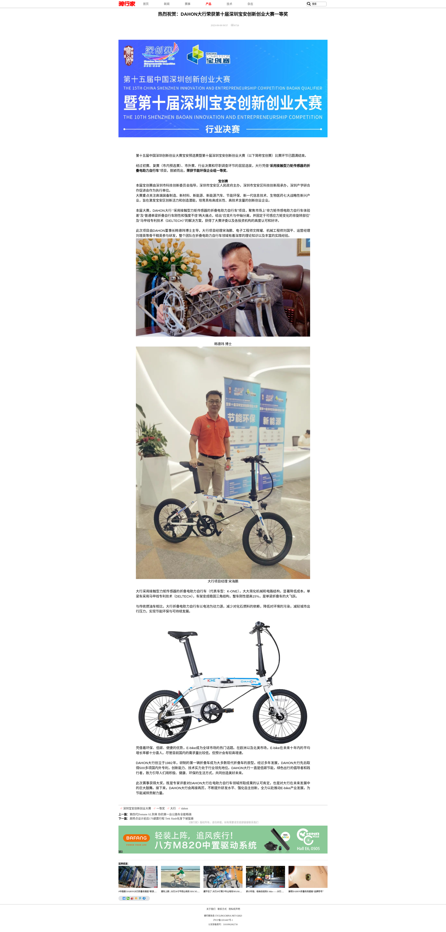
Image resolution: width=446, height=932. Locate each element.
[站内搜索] (309, 4)
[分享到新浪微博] (132, 898)
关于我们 (211, 909)
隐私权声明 (234, 909)
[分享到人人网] (144, 898)
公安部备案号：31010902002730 (223, 924)
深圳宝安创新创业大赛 (137, 808)
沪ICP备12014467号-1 (223, 920)
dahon (184, 808)
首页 (146, 3)
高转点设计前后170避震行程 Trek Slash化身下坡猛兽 (162, 818)
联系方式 (222, 909)
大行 (173, 808)
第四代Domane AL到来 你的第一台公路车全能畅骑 (160, 814)
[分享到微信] (128, 898)
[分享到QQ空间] (136, 898)
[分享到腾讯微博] (140, 898)
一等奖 (160, 808)
